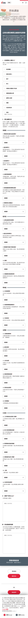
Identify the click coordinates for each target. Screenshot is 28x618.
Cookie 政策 (5, 609)
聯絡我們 (14, 592)
